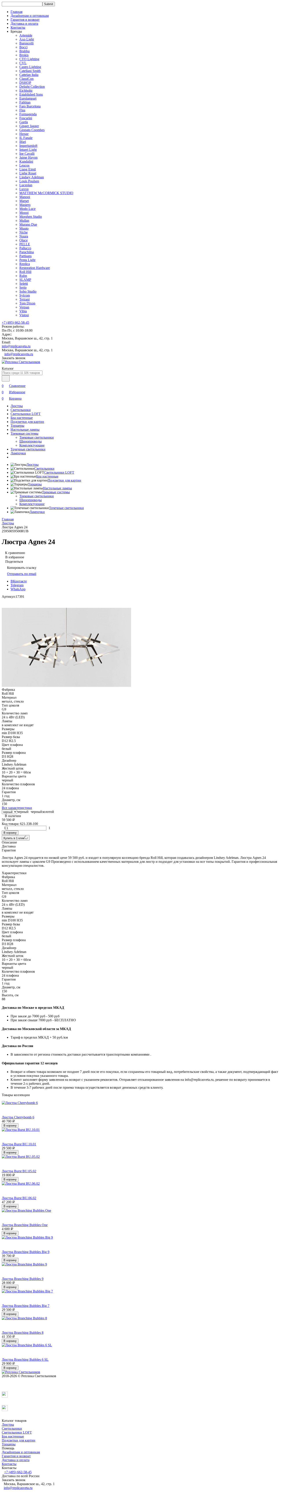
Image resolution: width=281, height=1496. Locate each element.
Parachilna (26, 252)
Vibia (23, 311)
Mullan (24, 220)
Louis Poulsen (29, 181)
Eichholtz (25, 90)
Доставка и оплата (24, 23)
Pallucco (25, 248)
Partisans (25, 256)
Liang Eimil (27, 169)
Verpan (24, 307)
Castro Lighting (30, 67)
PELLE (24, 244)
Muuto (24, 228)
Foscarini (25, 118)
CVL (23, 63)
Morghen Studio (30, 216)
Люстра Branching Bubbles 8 (22, 1332)
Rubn (23, 276)
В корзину (10, 832)
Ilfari (22, 142)
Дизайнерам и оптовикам (30, 16)
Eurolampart (27, 98)
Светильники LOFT (26, 414)
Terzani (24, 299)
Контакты (18, 27)
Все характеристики (17, 808)
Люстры (17, 406)
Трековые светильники (36, 437)
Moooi (24, 212)
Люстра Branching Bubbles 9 (22, 1279)
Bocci (23, 47)
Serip (23, 287)
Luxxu (24, 189)
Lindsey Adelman (31, 177)
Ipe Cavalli (26, 153)
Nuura (23, 236)
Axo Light (26, 39)
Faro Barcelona (30, 106)
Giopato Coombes (32, 130)
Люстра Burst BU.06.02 (19, 1198)
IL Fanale (25, 138)
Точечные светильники (28, 449)
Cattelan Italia (28, 75)
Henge (24, 134)
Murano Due (28, 224)
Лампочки (18, 453)
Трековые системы (24, 433)
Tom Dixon (27, 303)
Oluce (23, 240)
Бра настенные (22, 418)
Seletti (23, 283)
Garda (23, 122)
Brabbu (24, 51)
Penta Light (27, 260)
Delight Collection (32, 86)
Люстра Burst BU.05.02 (19, 1171)
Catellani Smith (30, 71)
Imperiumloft (28, 146)
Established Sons (31, 94)
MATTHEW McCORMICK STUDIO (46, 193)
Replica (24, 264)
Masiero (25, 205)
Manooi (24, 197)
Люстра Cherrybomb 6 (18, 1117)
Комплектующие (32, 445)
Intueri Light (28, 149)
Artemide (25, 35)
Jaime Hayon (28, 157)
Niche (23, 232)
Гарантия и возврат (25, 19)
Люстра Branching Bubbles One (25, 1225)
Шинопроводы (30, 441)
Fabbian (25, 102)
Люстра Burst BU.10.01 (19, 1144)
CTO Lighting (29, 59)
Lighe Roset (27, 173)
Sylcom (24, 295)
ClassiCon (26, 79)
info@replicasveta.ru (16, 346)
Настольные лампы (25, 429)
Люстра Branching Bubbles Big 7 (25, 1306)
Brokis (24, 55)
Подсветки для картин (27, 422)
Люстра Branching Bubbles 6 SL (25, 1359)
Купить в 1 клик (14, 838)
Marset (24, 201)
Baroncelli (26, 43)
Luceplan (25, 185)
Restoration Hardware (34, 268)
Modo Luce (27, 209)
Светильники (21, 410)
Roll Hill (25, 272)
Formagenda (28, 114)
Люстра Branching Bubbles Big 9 (25, 1252)
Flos (22, 110)
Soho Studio (27, 291)
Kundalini (26, 161)
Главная (16, 12)
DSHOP (25, 82)
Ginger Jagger (29, 126)
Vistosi (24, 315)
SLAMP (25, 279)
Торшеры (17, 425)
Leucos (24, 165)
